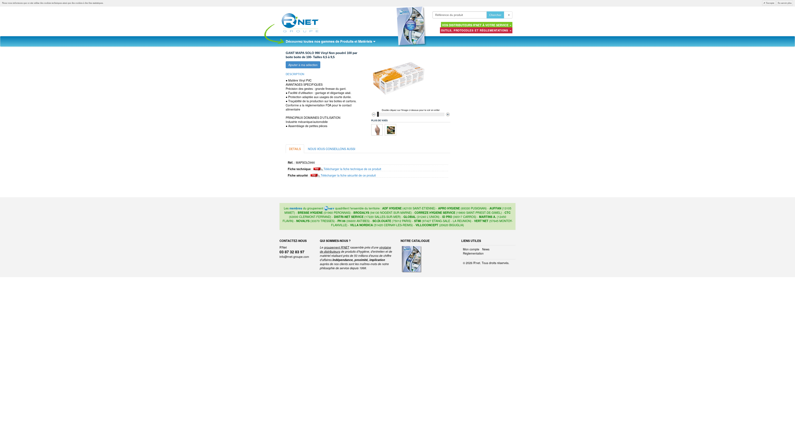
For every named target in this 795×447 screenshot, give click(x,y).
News (485, 249)
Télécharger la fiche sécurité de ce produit (348, 175)
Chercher (495, 15)
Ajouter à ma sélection (303, 65)
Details (295, 149)
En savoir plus (784, 3)
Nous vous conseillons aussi (331, 149)
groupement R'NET (336, 247)
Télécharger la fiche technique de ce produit (352, 169)
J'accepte (769, 3)
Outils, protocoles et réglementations (475, 30)
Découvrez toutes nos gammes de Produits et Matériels (329, 41)
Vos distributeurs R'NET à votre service (475, 25)
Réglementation (473, 253)
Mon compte (471, 249)
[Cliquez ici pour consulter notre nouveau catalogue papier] (410, 26)
